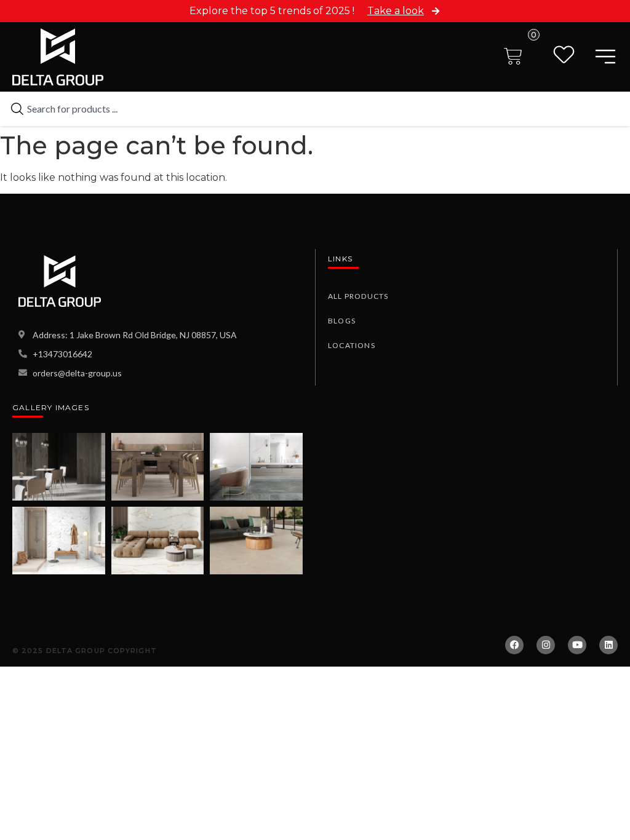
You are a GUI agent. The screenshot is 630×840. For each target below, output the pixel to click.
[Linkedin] (608, 645)
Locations (351, 345)
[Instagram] (545, 645)
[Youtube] (577, 645)
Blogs (342, 320)
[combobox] (315, 109)
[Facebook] (514, 645)
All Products (358, 296)
